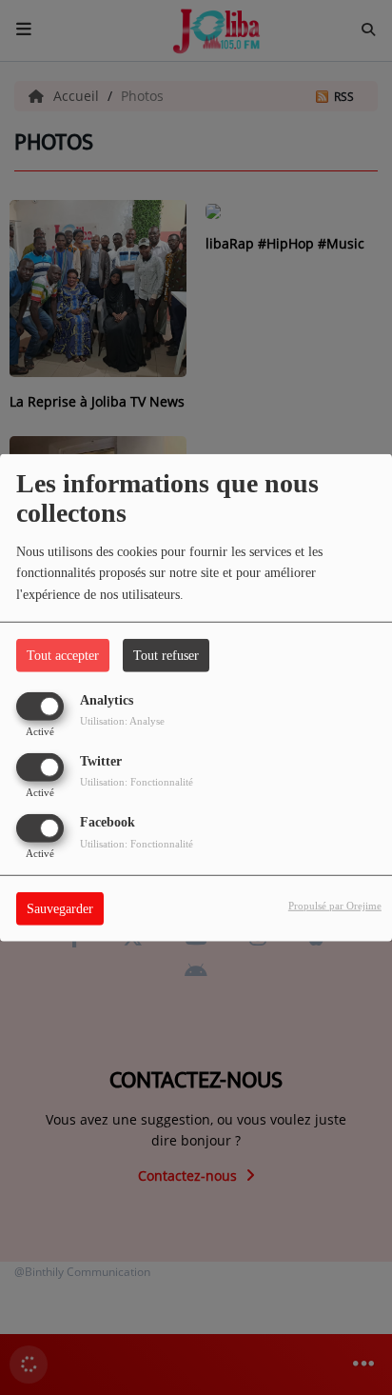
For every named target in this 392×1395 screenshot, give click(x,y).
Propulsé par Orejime (335, 905)
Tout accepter (63, 655)
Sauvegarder (60, 909)
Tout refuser (166, 655)
